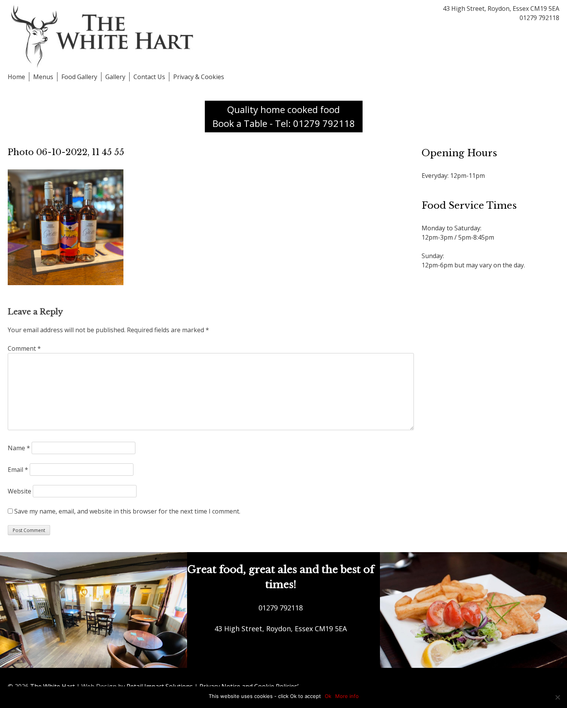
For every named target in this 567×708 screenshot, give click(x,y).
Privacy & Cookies (198, 77)
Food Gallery (79, 77)
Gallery (115, 77)
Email (18, 469)
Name (19, 448)
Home (16, 77)
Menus (43, 77)
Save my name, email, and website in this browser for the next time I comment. (127, 511)
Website (19, 491)
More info (347, 696)
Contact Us (149, 77)
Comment (24, 348)
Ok (328, 696)
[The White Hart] (104, 35)
